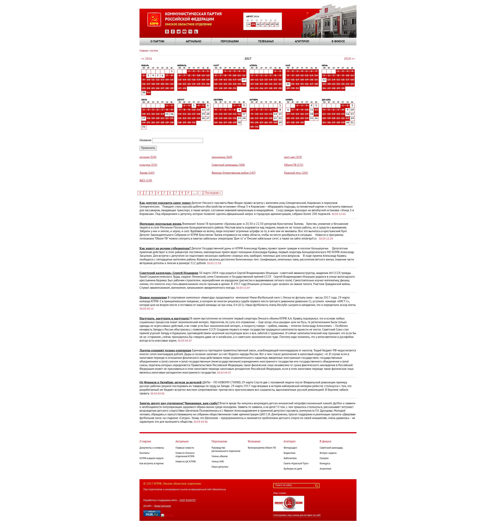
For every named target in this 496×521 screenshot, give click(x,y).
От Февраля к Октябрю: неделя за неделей (171, 382)
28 (167, 88)
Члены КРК (218, 462)
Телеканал (266, 41)
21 (167, 84)
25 (253, 24)
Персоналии (230, 41)
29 (171, 88)
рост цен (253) (293, 157)
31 (148, 93)
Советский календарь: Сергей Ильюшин (169, 273)
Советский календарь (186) (228, 165)
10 (148, 80)
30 (230, 88)
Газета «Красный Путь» (296, 464)
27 (162, 88)
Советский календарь (331, 448)
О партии (157, 41)
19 (157, 84)
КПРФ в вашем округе (152, 458)
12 (157, 80)
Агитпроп (302, 41)
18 (153, 84)
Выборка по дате (293, 469)
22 (171, 84)
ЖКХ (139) (146, 180)
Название (146, 140)
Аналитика (325, 469)
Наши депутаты (220, 467)
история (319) (148, 157)
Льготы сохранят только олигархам (165, 350)
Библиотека (290, 458)
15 (171, 80)
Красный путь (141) (296, 173)
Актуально (193, 41)
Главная (144, 51)
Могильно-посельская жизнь (161, 224)
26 (157, 88)
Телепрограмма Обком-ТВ (262, 448)
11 (153, 80)
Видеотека (289, 453)
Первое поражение (153, 298)
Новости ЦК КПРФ (186, 462)
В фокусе (338, 41)
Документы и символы (152, 448)
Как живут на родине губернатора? (165, 248)
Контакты (145, 453)
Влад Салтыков (162, 506)
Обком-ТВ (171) (293, 165)
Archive (154, 51)
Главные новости (185, 448)
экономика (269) (222, 157)
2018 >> (349, 59)
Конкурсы (325, 464)
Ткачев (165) (147, 173)
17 (148, 84)
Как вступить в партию (152, 464)
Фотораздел (290, 448)
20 (162, 84)
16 (143, 84)
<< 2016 (146, 59)
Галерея (324, 458)
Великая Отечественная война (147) (234, 173)
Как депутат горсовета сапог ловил (165, 203)
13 (162, 80)
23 (143, 88)
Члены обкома (219, 456)
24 (148, 88)
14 (167, 80)
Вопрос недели (328, 453)
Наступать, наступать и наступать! (164, 318)
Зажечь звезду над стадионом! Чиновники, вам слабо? (179, 403)
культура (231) (148, 165)
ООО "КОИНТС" (188, 500)
